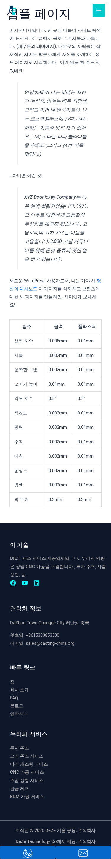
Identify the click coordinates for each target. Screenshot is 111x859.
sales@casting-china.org (50, 643)
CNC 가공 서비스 (27, 772)
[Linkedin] (37, 583)
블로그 (16, 706)
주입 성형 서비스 (27, 780)
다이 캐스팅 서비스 (29, 764)
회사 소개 (19, 690)
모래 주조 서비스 (27, 756)
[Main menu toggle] (99, 10)
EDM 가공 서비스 (27, 796)
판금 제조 (19, 788)
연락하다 (19, 714)
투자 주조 (19, 748)
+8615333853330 (42, 635)
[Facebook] (13, 583)
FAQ (14, 698)
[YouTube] (25, 583)
